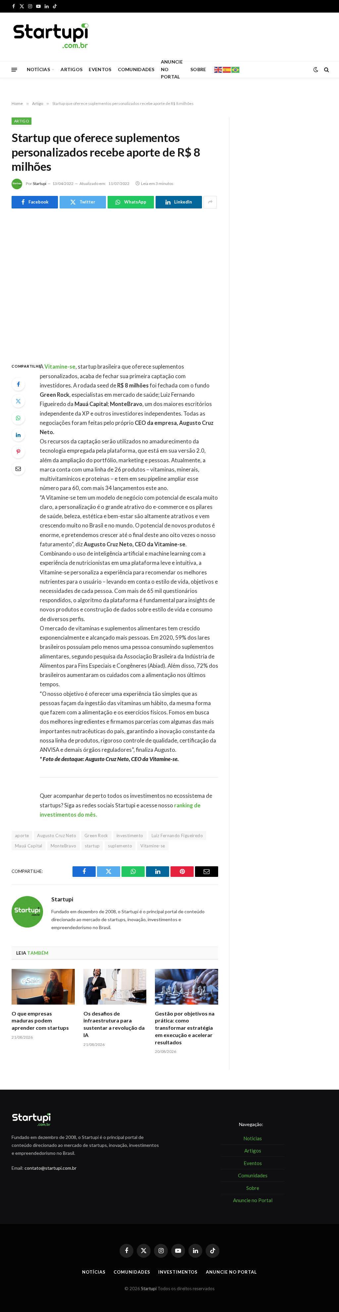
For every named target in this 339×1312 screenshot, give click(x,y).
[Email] (18, 468)
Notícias (93, 1272)
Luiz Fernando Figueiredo (177, 835)
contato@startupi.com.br (50, 1168)
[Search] (326, 69)
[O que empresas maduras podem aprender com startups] (43, 986)
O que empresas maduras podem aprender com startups (40, 1020)
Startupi (39, 183)
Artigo (21, 121)
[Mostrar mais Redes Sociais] (210, 202)
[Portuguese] (235, 69)
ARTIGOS (71, 69)
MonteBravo (63, 845)
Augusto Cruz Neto (56, 835)
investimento (130, 835)
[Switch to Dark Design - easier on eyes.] (316, 69)
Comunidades (132, 1272)
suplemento (120, 845)
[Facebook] (18, 384)
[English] (218, 69)
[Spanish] (227, 69)
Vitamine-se (152, 845)
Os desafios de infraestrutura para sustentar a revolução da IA (114, 1024)
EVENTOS (100, 69)
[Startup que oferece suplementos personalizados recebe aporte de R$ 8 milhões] (115, 284)
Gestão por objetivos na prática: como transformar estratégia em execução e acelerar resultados (185, 1027)
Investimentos (178, 1272)
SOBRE (198, 69)
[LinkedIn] (18, 434)
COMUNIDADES (136, 69)
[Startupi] (51, 37)
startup (92, 845)
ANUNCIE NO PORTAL (172, 69)
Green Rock (96, 835)
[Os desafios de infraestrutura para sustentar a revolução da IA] (115, 986)
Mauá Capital (28, 845)
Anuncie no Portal (231, 1272)
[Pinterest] (18, 451)
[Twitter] (18, 401)
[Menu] (14, 69)
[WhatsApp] (18, 418)
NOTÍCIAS (38, 69)
